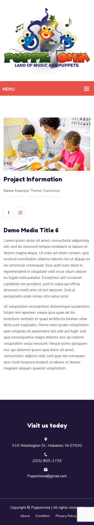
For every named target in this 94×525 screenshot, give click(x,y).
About (25, 516)
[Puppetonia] (47, 40)
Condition (42, 516)
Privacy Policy (66, 516)
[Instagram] (20, 212)
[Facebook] (8, 212)
